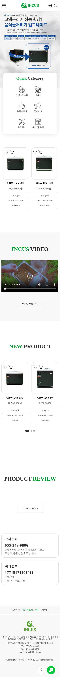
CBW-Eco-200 (15, 182)
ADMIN (45, 610)
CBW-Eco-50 (45, 397)
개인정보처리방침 (31, 610)
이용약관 (15, 610)
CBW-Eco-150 (14, 397)
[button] (5, 57)
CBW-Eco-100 (44, 182)
